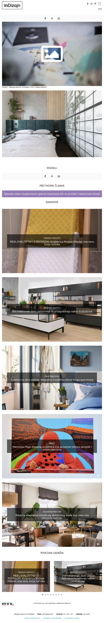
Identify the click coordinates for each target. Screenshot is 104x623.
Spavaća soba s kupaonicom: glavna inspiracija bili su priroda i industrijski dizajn (52, 194)
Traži (100, 9)
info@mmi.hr (47, 614)
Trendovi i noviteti (52, 238)
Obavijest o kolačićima (52, 618)
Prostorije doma (52, 376)
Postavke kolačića (72, 618)
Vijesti (52, 443)
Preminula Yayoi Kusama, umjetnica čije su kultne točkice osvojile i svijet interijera (52, 448)
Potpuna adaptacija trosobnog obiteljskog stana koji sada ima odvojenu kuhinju (52, 516)
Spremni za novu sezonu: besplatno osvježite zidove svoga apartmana (52, 379)
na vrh (99, 604)
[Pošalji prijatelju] (59, 18)
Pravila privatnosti (32, 618)
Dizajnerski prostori (52, 512)
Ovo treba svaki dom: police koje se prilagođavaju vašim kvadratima (52, 311)
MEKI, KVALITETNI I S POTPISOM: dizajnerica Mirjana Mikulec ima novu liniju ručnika (52, 243)
